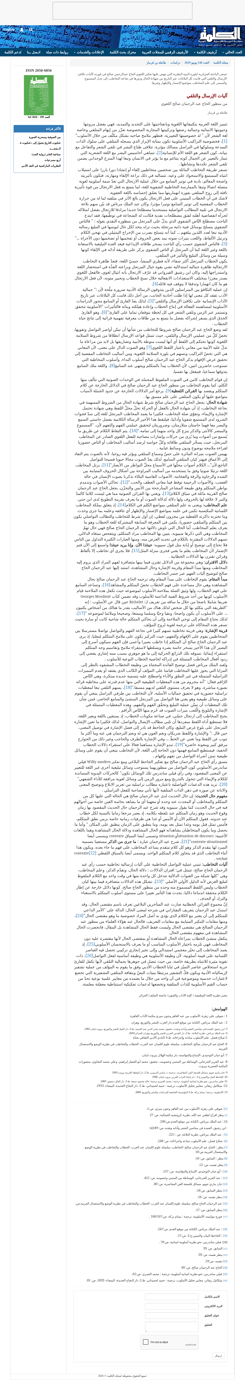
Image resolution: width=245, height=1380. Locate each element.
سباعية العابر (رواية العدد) (46, 154)
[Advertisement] (122, 10)
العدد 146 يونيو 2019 (197, 62)
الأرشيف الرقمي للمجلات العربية (165, 52)
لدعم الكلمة (12, 52)
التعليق (208, 1324)
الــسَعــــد (55, 148)
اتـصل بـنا (33, 52)
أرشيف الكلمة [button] (206, 52)
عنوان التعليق (211, 1315)
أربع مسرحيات (53, 160)
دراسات (175, 62)
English (8, 29)
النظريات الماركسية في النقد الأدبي (41, 165)
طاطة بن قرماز (156, 62)
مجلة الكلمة (220, 62)
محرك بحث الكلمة (123, 52)
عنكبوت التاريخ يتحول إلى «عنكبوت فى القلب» (35, 142)
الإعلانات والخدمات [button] (90, 52)
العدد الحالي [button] (233, 52)
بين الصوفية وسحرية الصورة (45, 137)
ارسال (218, 1355)
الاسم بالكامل (212, 1296)
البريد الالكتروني (213, 1306)
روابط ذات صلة (57, 52)
